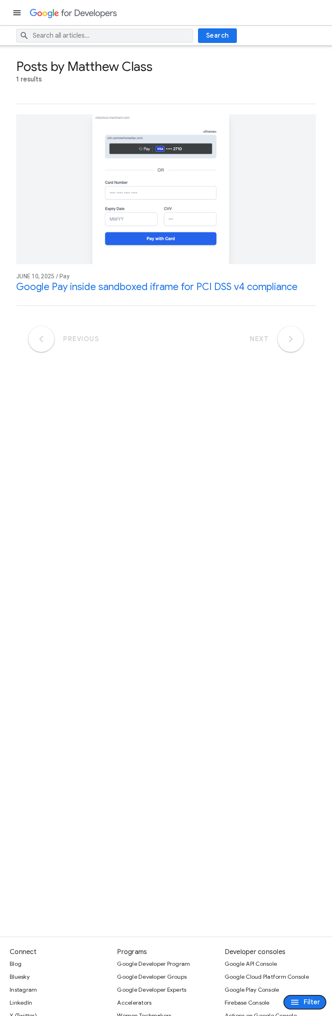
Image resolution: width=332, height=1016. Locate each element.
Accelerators (134, 1002)
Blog (15, 963)
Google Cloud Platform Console (267, 976)
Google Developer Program (153, 963)
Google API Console (251, 963)
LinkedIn (21, 1002)
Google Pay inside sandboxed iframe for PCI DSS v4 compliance (157, 287)
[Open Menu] (18, 13)
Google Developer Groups (152, 976)
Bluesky (20, 976)
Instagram (23, 989)
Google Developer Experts (151, 989)
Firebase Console (247, 1002)
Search (217, 36)
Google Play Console (252, 989)
